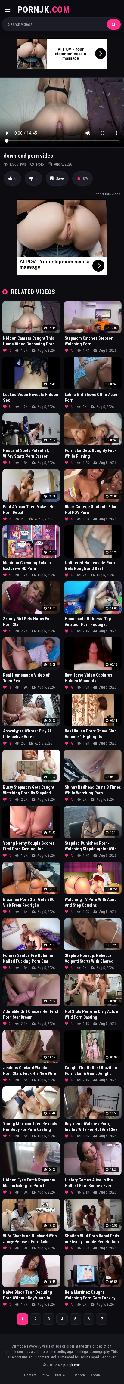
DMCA (60, 1375)
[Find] (114, 24)
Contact (30, 1375)
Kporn (95, 1375)
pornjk (43, 9)
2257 (45, 1375)
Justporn (77, 1375)
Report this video (107, 194)
